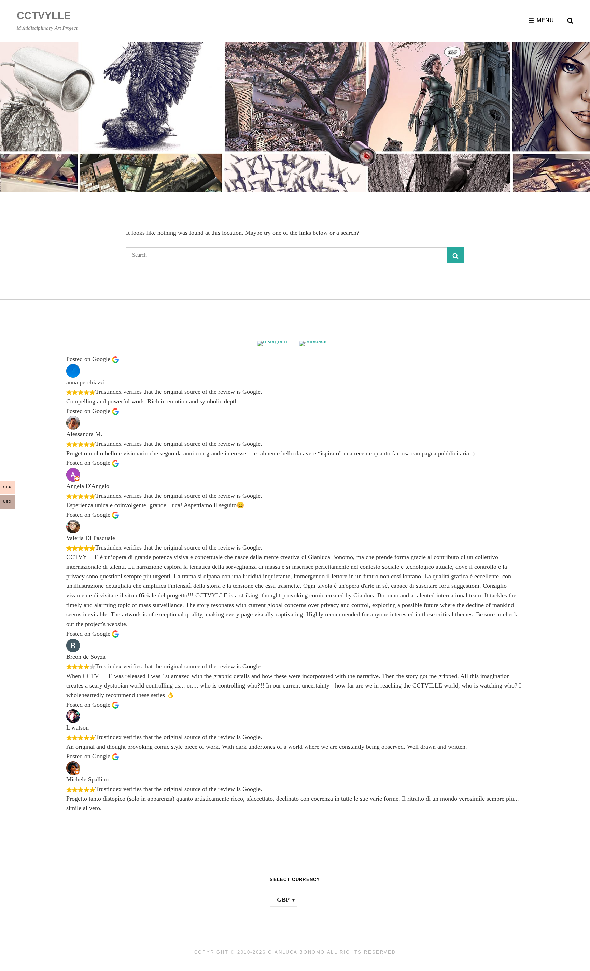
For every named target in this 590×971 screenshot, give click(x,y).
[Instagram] (274, 343)
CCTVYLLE (44, 15)
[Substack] (316, 343)
